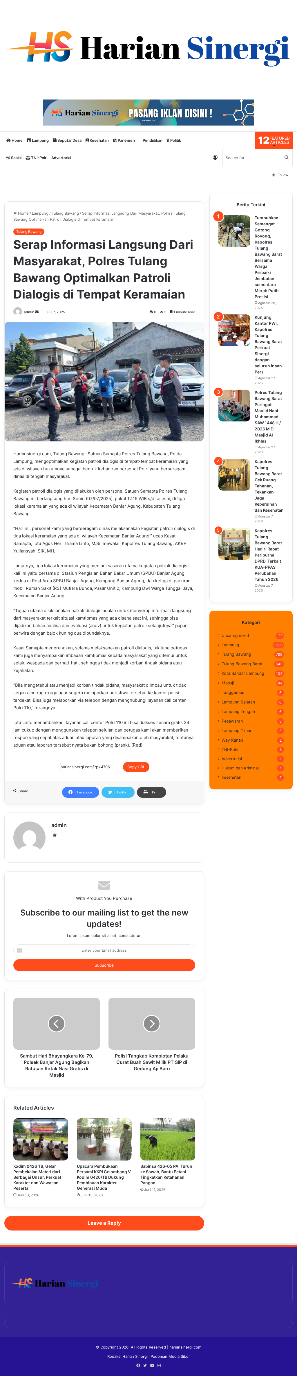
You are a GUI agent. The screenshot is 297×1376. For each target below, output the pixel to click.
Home (17, 140)
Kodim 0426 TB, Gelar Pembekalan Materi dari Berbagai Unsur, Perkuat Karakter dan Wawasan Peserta (37, 1177)
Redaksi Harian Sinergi (127, 1356)
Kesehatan (99, 140)
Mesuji (228, 682)
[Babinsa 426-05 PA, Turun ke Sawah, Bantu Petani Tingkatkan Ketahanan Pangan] (167, 1139)
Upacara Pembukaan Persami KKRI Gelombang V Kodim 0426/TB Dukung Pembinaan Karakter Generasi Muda (104, 1177)
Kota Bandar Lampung (243, 673)
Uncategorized (235, 635)
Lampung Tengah (238, 711)
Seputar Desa (69, 140)
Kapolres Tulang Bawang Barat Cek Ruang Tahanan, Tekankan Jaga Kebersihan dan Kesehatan (269, 486)
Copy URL (136, 767)
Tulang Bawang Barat (242, 663)
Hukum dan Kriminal (240, 768)
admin (29, 312)
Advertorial (61, 157)
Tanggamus (233, 692)
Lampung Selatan (238, 701)
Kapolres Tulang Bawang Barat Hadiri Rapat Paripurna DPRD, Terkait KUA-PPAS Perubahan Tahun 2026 (268, 555)
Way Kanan (232, 740)
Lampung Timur (236, 730)
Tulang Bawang (65, 213)
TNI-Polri (38, 157)
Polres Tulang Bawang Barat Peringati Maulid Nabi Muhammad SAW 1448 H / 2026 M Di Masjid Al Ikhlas (268, 416)
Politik (175, 140)
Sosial (15, 157)
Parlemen (126, 140)
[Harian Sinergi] (148, 47)
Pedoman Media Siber (170, 1356)
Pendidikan (152, 140)
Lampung (40, 140)
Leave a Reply (104, 1223)
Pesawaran (232, 721)
